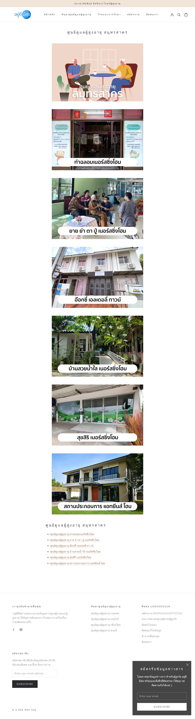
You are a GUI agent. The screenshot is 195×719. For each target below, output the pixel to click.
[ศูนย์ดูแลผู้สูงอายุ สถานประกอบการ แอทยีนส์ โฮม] (97, 483)
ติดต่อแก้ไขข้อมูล (151, 630)
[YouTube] (21, 629)
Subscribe (162, 706)
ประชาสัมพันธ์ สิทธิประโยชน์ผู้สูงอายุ (97, 3)
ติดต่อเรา (152, 14)
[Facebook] (13, 629)
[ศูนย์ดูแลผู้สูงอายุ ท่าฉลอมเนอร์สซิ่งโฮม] (97, 106)
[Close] (187, 664)
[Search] (179, 14)
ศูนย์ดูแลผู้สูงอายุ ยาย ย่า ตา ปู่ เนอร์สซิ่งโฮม (74, 540)
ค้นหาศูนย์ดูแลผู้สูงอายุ (76, 14)
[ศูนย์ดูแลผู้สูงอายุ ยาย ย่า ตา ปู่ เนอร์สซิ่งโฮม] (97, 208)
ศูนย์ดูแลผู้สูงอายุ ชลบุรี (104, 630)
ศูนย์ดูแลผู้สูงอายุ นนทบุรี (105, 619)
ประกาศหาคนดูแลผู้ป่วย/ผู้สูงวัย (159, 619)
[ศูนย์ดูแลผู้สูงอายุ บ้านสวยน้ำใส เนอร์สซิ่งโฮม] (97, 346)
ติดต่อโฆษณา (149, 625)
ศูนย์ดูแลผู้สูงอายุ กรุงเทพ (105, 613)
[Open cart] (185, 14)
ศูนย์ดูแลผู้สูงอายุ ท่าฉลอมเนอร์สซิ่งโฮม (72, 534)
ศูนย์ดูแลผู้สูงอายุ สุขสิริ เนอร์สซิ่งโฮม (70, 557)
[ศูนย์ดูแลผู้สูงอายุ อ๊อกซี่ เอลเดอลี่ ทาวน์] (97, 277)
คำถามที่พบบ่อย (150, 636)
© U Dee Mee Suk (24, 709)
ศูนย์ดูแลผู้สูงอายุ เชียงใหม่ (106, 625)
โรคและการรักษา (109, 14)
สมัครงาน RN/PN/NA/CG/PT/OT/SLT (162, 613)
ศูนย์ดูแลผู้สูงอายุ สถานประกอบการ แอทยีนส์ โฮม (77, 563)
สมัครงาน (133, 14)
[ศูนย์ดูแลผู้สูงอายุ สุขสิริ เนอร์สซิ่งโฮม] (97, 415)
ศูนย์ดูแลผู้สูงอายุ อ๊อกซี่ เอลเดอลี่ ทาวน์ (71, 546)
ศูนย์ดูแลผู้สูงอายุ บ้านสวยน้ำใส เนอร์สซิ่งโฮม (75, 551)
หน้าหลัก (49, 14)
